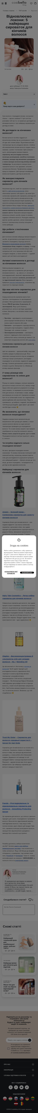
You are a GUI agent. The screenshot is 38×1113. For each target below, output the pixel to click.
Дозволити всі (27, 572)
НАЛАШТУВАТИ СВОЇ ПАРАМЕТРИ (11, 572)
